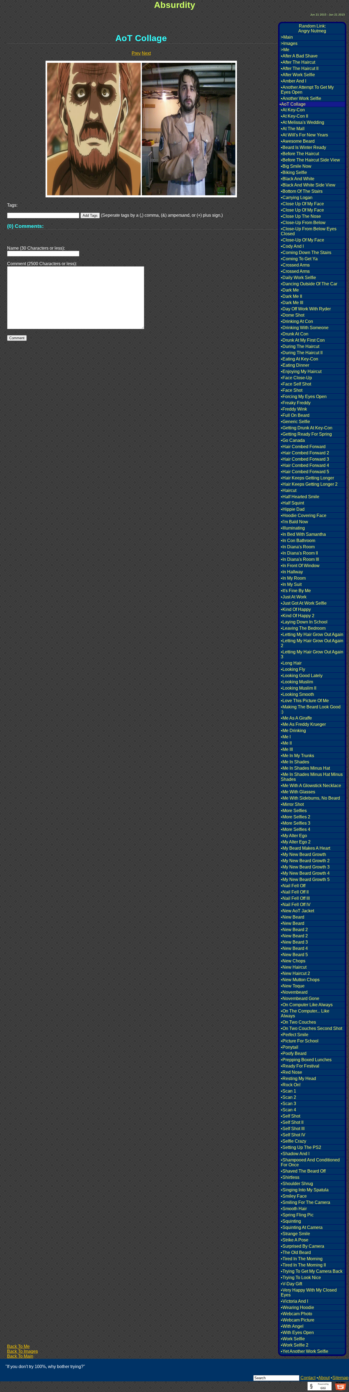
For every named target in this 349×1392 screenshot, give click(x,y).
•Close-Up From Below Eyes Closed (308, 231)
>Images (289, 43)
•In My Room (293, 578)
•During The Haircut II (302, 352)
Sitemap (340, 1377)
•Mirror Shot (292, 804)
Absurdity (174, 5)
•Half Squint (292, 503)
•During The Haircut (300, 346)
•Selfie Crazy (293, 1141)
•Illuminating (293, 528)
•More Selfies (294, 810)
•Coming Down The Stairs (306, 252)
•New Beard (292, 917)
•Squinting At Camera (302, 1227)
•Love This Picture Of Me (305, 700)
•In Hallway (292, 572)
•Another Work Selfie (301, 98)
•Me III (287, 749)
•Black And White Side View (308, 185)
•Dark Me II (291, 296)
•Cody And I (292, 246)
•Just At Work (293, 597)
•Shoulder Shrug (297, 1183)
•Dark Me (290, 290)
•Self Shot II (292, 1122)
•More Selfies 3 (295, 823)
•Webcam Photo (296, 1313)
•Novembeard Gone (300, 998)
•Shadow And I (295, 1153)
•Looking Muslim (297, 682)
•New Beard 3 (294, 942)
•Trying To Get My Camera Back (311, 1271)
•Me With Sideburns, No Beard (310, 798)
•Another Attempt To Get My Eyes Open (307, 89)
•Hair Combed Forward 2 (305, 453)
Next (146, 53)
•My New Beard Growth (303, 854)
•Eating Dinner (295, 365)
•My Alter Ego (294, 835)
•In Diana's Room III (300, 559)
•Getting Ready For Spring (306, 434)
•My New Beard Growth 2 (305, 860)
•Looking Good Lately (302, 675)
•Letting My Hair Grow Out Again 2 (312, 643)
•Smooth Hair (294, 1208)
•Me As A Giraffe (296, 718)
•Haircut (288, 490)
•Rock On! (290, 1084)
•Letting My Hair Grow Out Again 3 (312, 654)
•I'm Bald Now (294, 521)
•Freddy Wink (294, 409)
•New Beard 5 (294, 954)
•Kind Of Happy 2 (297, 615)
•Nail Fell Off (293, 885)
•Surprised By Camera (302, 1246)
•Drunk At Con (294, 334)
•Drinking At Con (297, 321)
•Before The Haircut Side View (310, 160)
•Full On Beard (295, 415)
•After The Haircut (298, 62)
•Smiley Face (294, 1196)
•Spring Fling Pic (297, 1215)
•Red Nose (291, 1072)
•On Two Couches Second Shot (311, 1028)
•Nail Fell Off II (295, 892)
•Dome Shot (292, 315)
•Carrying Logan (296, 197)
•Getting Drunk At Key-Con (306, 428)
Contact (307, 1377)
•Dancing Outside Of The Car (309, 284)
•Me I (286, 737)
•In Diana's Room (298, 546)
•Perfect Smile (294, 1034)
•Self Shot (290, 1116)
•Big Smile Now (296, 166)
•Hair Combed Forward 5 (305, 471)
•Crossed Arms (295, 265)
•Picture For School (299, 1041)
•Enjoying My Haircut (301, 371)
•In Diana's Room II (299, 553)
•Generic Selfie (295, 421)
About (324, 1377)
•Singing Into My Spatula (305, 1190)
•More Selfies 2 (295, 817)
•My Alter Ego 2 (296, 842)
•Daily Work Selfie (298, 277)
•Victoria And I (294, 1301)
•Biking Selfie (294, 172)
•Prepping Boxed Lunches (306, 1059)
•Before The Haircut (300, 153)
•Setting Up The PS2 (301, 1147)
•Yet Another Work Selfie (304, 1351)
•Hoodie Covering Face (303, 515)
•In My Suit (291, 584)
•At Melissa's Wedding (302, 122)
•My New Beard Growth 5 (305, 879)
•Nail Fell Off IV (296, 904)
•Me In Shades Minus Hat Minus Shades (312, 777)
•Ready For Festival (300, 1066)
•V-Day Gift (291, 1283)
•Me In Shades (295, 762)
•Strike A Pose (294, 1240)
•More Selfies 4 (295, 829)
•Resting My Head (298, 1078)
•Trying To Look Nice (301, 1277)
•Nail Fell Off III (295, 898)
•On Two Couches (298, 1022)
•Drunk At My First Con (303, 340)
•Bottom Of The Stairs (302, 191)
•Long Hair (291, 663)
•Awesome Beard (298, 141)
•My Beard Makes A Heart (305, 848)
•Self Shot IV (293, 1135)
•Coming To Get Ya (299, 258)
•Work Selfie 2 (294, 1345)
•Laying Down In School (304, 622)
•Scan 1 (288, 1091)
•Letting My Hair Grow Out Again (312, 634)
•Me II (286, 743)
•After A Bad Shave (299, 56)
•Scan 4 (288, 1110)
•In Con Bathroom (298, 540)
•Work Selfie (293, 1338)
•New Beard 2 (294, 929)
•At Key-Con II (294, 116)
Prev (136, 53)
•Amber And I (293, 81)
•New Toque (293, 986)
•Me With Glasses (298, 792)
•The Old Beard (296, 1252)
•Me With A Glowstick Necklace (311, 785)
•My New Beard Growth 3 (305, 867)
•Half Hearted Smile (300, 496)
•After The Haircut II (299, 68)
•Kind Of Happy (296, 609)
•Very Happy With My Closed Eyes (309, 1292)
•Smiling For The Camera (305, 1202)
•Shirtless (290, 1177)
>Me (285, 49)
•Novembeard (294, 992)
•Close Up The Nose (301, 216)
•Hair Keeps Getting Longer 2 (309, 484)
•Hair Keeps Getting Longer (307, 478)
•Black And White (297, 178)
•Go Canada (293, 440)
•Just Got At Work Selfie (304, 603)
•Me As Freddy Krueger (303, 724)
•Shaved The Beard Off (303, 1171)
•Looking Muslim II (298, 688)
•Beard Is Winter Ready (303, 147)
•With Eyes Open (297, 1332)
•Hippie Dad (293, 509)
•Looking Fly (293, 669)
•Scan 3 (288, 1103)
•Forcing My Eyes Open (304, 396)
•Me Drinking (293, 730)
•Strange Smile (295, 1233)
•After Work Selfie (298, 74)
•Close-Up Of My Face (302, 240)
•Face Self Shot (296, 384)
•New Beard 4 (294, 948)
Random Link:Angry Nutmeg (312, 28)
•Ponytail (289, 1047)
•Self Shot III (293, 1128)
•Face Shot (291, 390)
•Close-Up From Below (303, 222)
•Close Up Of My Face (302, 203)
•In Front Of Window (300, 565)
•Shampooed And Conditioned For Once (310, 1162)
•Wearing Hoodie (297, 1307)
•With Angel (292, 1326)
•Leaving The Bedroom (303, 628)
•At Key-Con (293, 110)
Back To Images (22, 1351)
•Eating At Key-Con (299, 359)
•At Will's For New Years (304, 135)
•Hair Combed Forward (303, 446)
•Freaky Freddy (296, 402)
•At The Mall (293, 128)
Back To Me (18, 1346)
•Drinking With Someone (305, 327)
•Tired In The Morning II (303, 1265)
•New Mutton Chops (300, 979)
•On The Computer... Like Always (305, 1013)
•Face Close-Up (296, 377)
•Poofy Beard (293, 1053)
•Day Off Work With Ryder (306, 309)
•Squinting (291, 1221)
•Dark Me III (292, 302)
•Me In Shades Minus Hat (305, 768)
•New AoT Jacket (297, 910)
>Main (287, 37)
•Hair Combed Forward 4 (305, 465)
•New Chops (293, 961)
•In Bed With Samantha (303, 534)
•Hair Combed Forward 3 (305, 459)
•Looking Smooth (297, 694)
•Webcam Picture (297, 1320)
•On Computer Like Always (307, 1004)
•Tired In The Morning (302, 1258)
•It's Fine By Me (296, 590)
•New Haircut (293, 967)
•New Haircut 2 (295, 973)
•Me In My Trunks (297, 755)
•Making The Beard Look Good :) (311, 709)
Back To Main (20, 1356)
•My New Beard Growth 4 (305, 873)
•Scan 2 (288, 1097)
